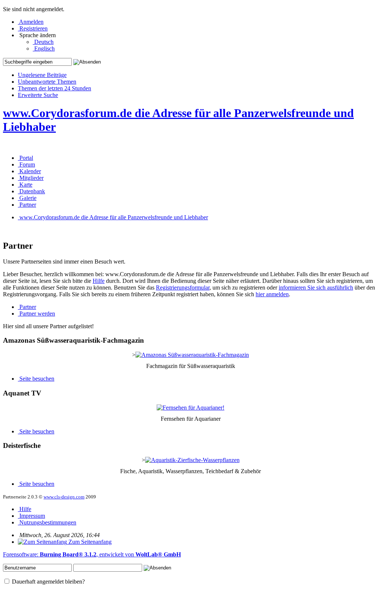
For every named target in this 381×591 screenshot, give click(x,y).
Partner (27, 307)
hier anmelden (272, 294)
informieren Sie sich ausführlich (316, 287)
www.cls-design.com (64, 497)
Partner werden (36, 313)
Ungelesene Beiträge (42, 75)
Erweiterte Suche (38, 95)
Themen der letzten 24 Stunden (54, 88)
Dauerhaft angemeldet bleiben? (47, 581)
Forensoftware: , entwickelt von (92, 554)
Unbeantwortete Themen (47, 81)
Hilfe (99, 281)
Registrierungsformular (182, 287)
